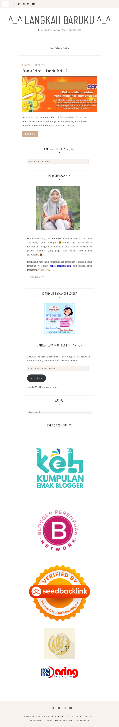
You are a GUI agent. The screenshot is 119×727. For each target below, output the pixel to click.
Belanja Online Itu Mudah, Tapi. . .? (44, 70)
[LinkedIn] (59, 708)
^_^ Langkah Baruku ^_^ (59, 19)
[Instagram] (65, 708)
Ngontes (26, 65)
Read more (30, 134)
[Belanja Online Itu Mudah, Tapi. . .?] (59, 94)
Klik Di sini (37, 378)
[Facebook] (48, 708)
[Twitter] (53, 708)
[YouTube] (70, 708)
